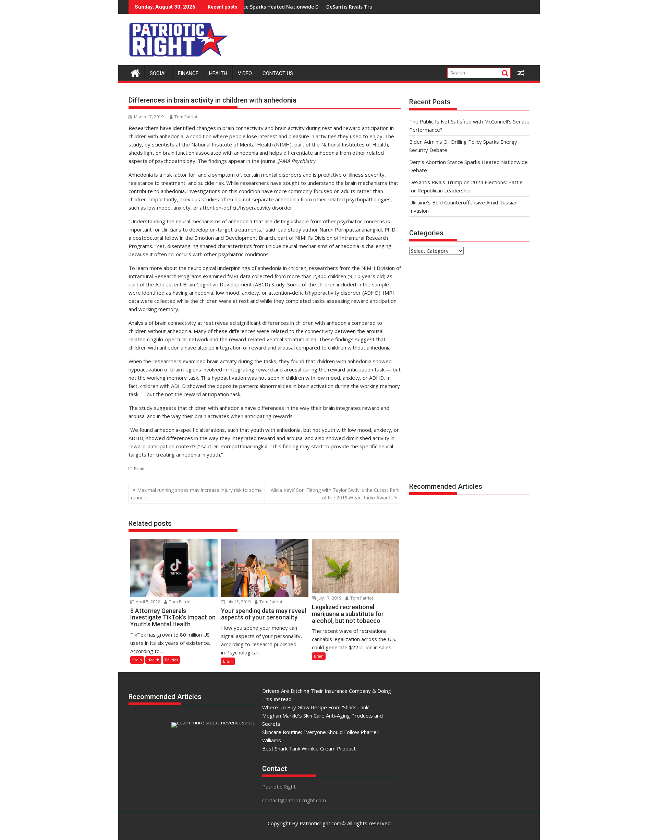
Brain (139, 469)
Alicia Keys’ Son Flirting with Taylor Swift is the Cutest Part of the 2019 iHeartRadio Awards (335, 494)
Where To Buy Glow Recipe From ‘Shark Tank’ (315, 707)
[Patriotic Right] (135, 72)
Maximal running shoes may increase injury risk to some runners (196, 494)
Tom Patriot (185, 117)
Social (158, 73)
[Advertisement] (404, 37)
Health (218, 73)
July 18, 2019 (238, 602)
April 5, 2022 (147, 602)
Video (245, 73)
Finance (188, 73)
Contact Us (278, 73)
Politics (171, 659)
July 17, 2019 (328, 598)
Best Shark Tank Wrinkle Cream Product (309, 748)
